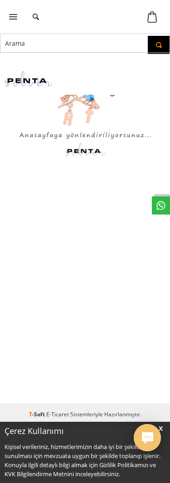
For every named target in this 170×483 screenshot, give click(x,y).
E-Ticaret (57, 414)
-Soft (37, 414)
